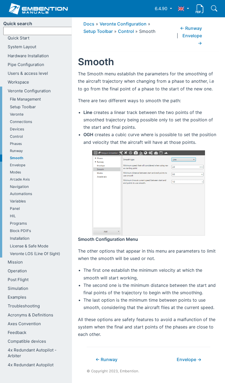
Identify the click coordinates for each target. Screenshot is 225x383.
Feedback (17, 332)
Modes (15, 172)
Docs (88, 24)
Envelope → (189, 359)
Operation (17, 270)
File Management (25, 99)
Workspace (18, 82)
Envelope (17, 165)
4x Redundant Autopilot (31, 364)
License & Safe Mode (29, 246)
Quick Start (18, 38)
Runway (16, 151)
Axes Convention (24, 323)
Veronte (17, 114)
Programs (18, 223)
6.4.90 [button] (162, 8)
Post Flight (18, 279)
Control (16, 136)
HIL (13, 216)
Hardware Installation (28, 55)
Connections (21, 121)
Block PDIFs (20, 230)
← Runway (191, 28)
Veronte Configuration (29, 90)
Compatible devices (27, 341)
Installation (19, 238)
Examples (17, 297)
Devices (17, 129)
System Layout (22, 46)
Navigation (19, 186)
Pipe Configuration (26, 64)
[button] (183, 8)
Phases (16, 144)
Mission (15, 262)
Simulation (18, 288)
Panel (15, 208)
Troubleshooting (24, 305)
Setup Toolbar (23, 106)
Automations (21, 194)
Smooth (16, 158)
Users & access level (28, 73)
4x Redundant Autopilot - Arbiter (32, 352)
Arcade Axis (20, 179)
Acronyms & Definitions (30, 315)
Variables (18, 201)
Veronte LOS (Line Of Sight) (35, 253)
